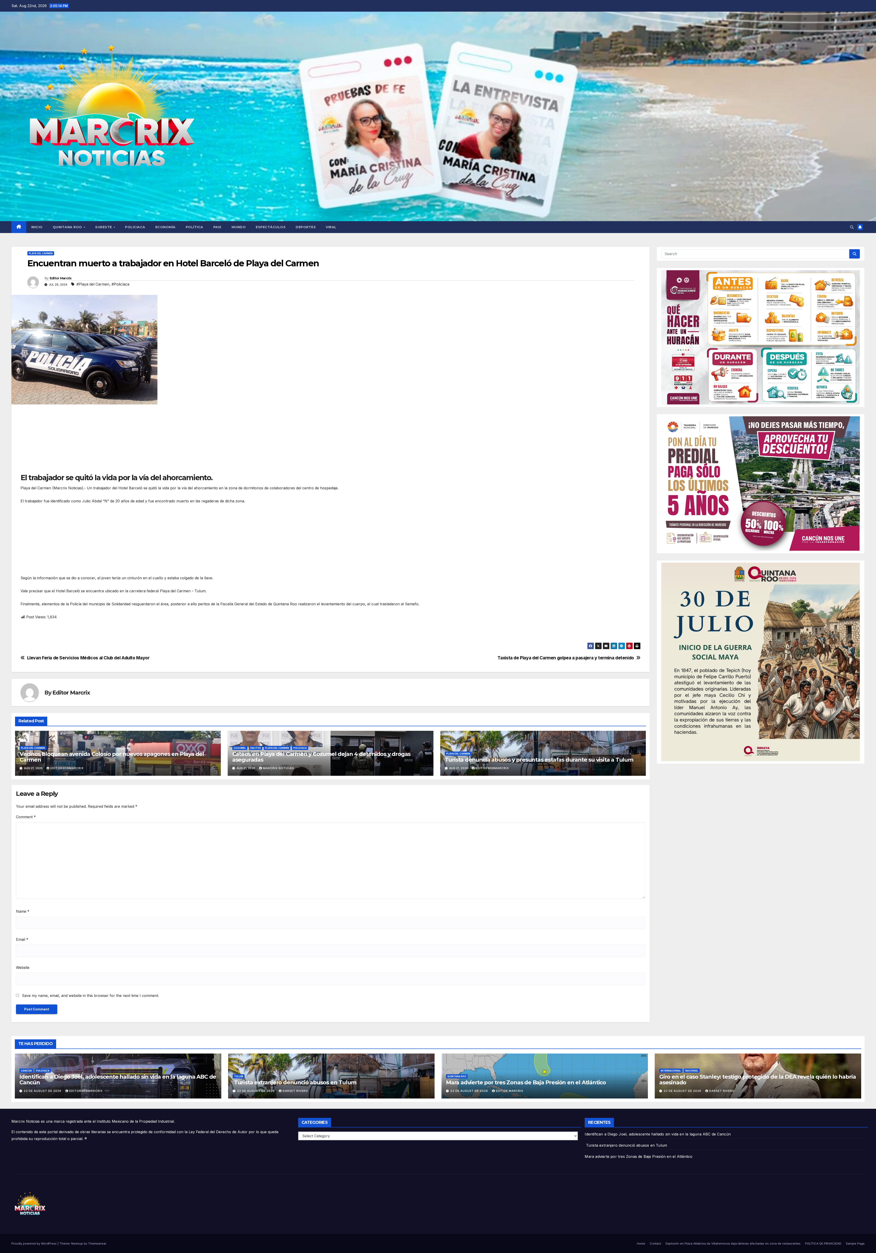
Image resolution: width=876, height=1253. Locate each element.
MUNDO (239, 227)
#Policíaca (120, 284)
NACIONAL (691, 1070)
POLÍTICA (194, 227)
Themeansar (97, 1243)
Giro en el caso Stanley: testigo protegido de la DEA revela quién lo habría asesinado (757, 1079)
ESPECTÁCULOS (271, 227)
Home (641, 1243)
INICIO (37, 227)
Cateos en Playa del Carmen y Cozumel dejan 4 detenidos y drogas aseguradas (321, 757)
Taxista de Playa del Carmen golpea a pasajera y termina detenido (566, 658)
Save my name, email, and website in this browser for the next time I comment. (90, 995)
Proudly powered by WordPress (34, 1243)
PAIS (217, 227)
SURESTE (104, 227)
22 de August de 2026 (43, 1091)
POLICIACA (135, 227)
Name (22, 911)
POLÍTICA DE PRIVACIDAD (823, 1243)
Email (22, 939)
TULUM (238, 1076)
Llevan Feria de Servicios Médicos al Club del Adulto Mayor (88, 658)
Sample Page (855, 1243)
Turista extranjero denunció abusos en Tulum (294, 1082)
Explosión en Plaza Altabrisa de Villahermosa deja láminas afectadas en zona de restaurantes (733, 1243)
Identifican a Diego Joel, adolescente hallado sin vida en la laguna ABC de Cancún (117, 1079)
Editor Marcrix (60, 278)
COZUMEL (240, 748)
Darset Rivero (295, 1091)
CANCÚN (26, 1070)
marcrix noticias (278, 768)
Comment (26, 817)
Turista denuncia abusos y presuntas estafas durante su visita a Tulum (539, 759)
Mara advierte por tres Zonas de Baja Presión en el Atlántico (526, 1082)
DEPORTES (306, 227)
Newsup (77, 1243)
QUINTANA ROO (68, 227)
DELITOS (255, 748)
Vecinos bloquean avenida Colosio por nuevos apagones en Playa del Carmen (112, 757)
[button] (852, 227)
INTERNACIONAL (671, 1070)
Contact (655, 1243)
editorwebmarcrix (67, 768)
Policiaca (300, 748)
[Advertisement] (157, 441)
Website (22, 967)
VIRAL (331, 227)
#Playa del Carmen (92, 284)
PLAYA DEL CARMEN (41, 253)
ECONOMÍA (165, 227)
